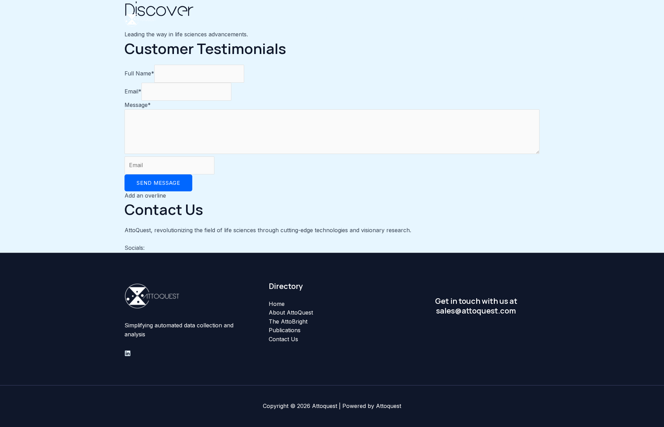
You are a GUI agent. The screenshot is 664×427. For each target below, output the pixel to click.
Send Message (158, 183)
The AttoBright (424, 19)
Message (137, 104)
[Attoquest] (140, 18)
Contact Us (512, 19)
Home (331, 19)
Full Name (139, 73)
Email (132, 91)
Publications (471, 19)
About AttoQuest (372, 19)
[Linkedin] (127, 353)
